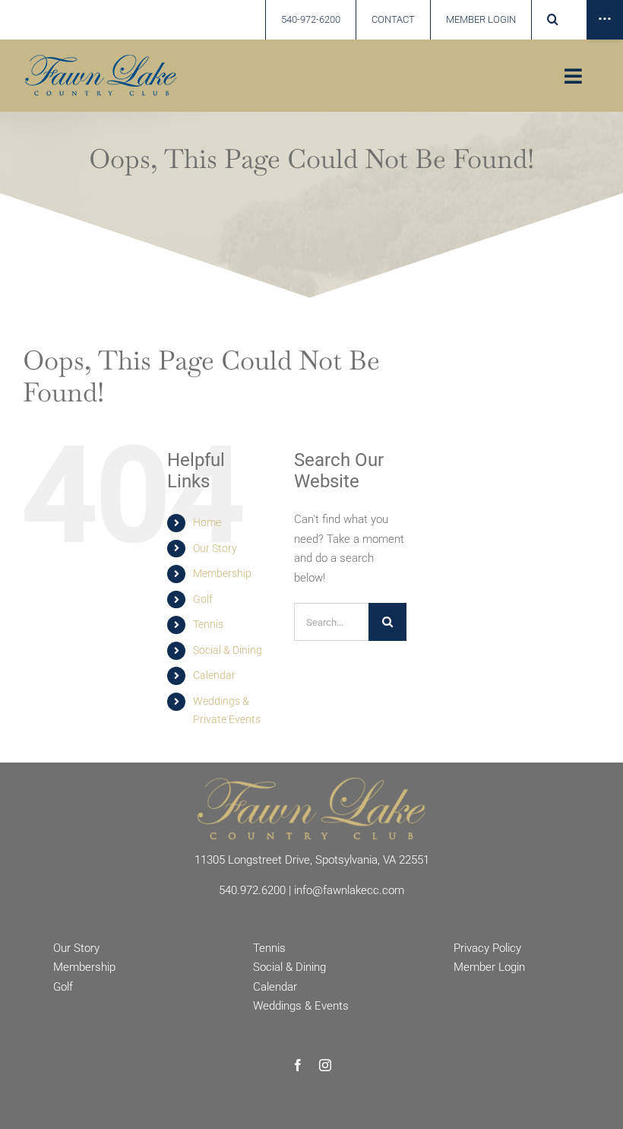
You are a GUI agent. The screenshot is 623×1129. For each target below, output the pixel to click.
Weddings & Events (301, 1006)
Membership (222, 573)
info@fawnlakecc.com (349, 890)
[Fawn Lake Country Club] (311, 783)
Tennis (208, 624)
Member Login (489, 967)
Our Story (215, 548)
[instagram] (325, 1065)
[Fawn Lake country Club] (101, 60)
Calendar (214, 675)
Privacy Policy (487, 948)
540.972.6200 (252, 890)
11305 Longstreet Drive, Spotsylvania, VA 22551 (311, 860)
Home (207, 522)
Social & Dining (227, 650)
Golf (203, 599)
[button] (552, 20)
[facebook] (298, 1065)
